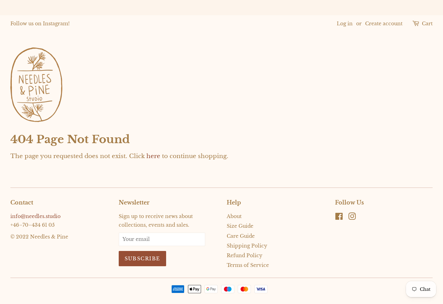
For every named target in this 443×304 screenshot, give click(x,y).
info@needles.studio (35, 216)
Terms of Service (248, 265)
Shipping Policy (247, 246)
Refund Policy (244, 255)
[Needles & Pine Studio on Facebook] (339, 218)
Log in (345, 23)
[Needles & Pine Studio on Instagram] (352, 218)
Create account (384, 23)
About (234, 216)
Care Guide (241, 236)
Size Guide (240, 226)
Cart (427, 23)
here (153, 156)
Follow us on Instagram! (40, 23)
